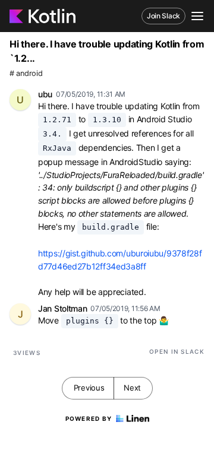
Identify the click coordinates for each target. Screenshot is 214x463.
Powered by (88, 418)
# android (26, 73)
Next (132, 387)
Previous (89, 387)
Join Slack (163, 15)
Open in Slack (176, 351)
